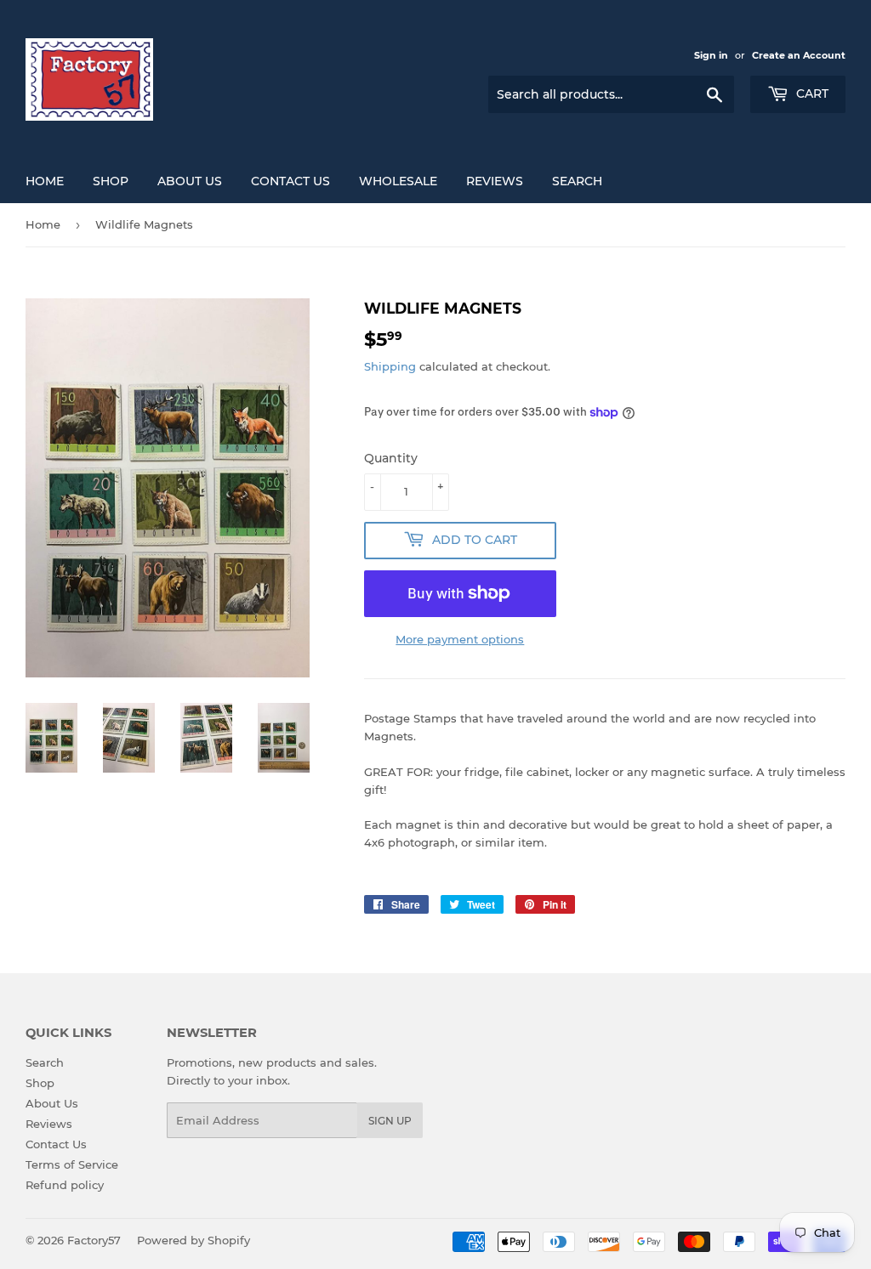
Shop (40, 1083)
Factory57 (94, 1240)
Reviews (494, 181)
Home (43, 224)
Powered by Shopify (193, 1240)
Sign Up (390, 1120)
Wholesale (398, 181)
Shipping (390, 366)
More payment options (460, 639)
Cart (810, 93)
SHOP (110, 181)
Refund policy (65, 1185)
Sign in (711, 55)
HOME (45, 181)
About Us (189, 181)
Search (577, 181)
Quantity (391, 458)
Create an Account (798, 55)
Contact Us (290, 181)
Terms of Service (72, 1164)
